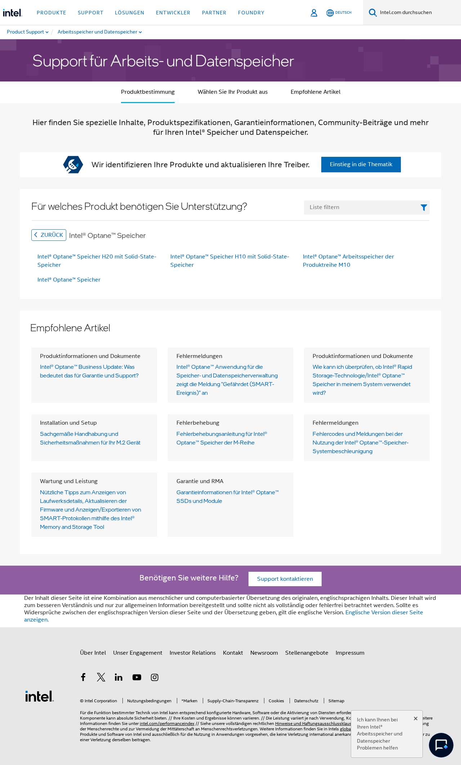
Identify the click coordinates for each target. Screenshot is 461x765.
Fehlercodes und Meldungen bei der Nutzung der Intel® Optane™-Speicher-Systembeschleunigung (360, 442)
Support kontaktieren (285, 579)
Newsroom (264, 652)
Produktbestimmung (148, 92)
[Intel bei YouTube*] (137, 678)
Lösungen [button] (129, 12)
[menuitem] (98, 32)
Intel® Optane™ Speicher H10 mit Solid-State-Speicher (229, 261)
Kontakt (233, 652)
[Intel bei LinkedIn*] (119, 678)
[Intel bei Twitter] (101, 678)
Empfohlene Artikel (315, 92)
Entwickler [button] (173, 12)
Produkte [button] (51, 12)
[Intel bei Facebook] (83, 678)
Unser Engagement (137, 652)
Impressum (350, 652)
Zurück (51, 235)
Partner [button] (214, 12)
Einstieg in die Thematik (361, 164)
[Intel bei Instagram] (154, 678)
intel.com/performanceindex (167, 723)
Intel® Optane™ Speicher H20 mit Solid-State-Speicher (96, 261)
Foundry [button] (251, 12)
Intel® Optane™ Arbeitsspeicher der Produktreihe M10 (348, 261)
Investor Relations (193, 652)
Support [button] (90, 12)
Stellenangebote (306, 652)
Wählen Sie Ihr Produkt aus (233, 92)
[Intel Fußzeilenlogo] (39, 695)
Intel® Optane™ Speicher (68, 279)
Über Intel (93, 652)
